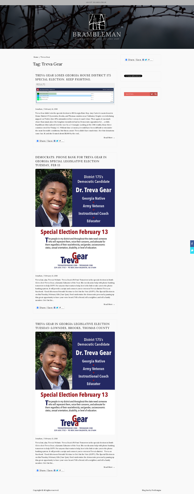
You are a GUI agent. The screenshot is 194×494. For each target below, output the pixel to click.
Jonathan (38, 109)
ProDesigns (156, 490)
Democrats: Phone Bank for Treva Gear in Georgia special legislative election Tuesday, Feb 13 (71, 161)
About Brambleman (96, 2)
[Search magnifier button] (156, 94)
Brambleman (97, 34)
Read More (109, 138)
